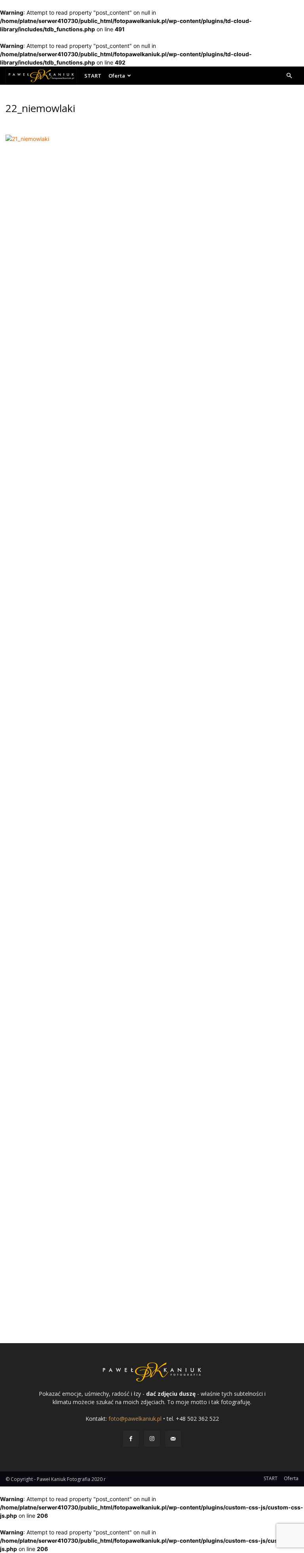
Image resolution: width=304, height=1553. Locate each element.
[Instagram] (152, 1438)
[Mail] (173, 1438)
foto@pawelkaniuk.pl (135, 1418)
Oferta (116, 75)
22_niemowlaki (40, 108)
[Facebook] (131, 1438)
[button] (288, 76)
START (92, 75)
